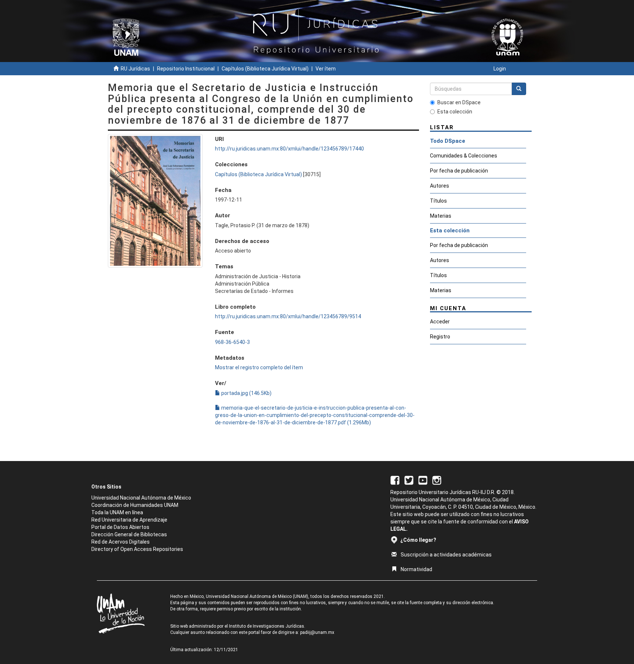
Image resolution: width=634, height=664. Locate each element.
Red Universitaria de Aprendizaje (129, 520)
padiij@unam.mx (317, 632)
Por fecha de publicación (459, 171)
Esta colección (454, 112)
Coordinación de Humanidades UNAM (134, 505)
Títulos (438, 201)
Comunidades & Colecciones (463, 156)
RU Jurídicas (135, 69)
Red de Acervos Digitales (120, 542)
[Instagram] (436, 480)
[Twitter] (408, 480)
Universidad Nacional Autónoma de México (141, 498)
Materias (440, 216)
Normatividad (416, 569)
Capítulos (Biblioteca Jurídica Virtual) (265, 69)
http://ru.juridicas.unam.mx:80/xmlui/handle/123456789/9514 (288, 316)
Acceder (440, 321)
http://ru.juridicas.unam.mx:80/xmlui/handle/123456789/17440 (289, 149)
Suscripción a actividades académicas (446, 555)
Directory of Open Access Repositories (137, 549)
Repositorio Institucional (186, 69)
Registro (440, 337)
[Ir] (518, 89)
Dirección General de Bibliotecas (129, 534)
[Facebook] (395, 480)
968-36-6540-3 (232, 342)
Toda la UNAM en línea (117, 512)
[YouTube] (422, 480)
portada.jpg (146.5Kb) (246, 393)
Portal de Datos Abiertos (120, 527)
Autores (439, 186)
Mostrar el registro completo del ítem (259, 367)
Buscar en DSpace (459, 102)
